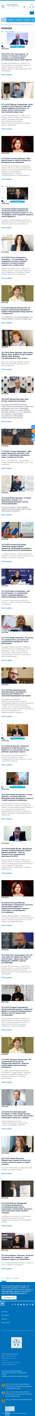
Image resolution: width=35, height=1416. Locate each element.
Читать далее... (7, 74)
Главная (10, 19)
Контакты (18, 19)
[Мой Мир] (33, 435)
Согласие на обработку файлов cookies (14, 1376)
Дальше (9, 1278)
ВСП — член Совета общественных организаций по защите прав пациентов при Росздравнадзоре (18, 1394)
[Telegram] (33, 439)
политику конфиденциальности (14, 1293)
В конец (16, 1278)
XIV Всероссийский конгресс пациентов (14, 24)
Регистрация (5, 1322)
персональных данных (10, 1291)
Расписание (5, 1315)
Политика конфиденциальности (11, 1370)
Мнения (30, 24)
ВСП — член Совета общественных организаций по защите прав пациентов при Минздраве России (18, 1386)
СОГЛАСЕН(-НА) (9, 1297)
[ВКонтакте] (33, 427)
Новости (28, 19)
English (32, 9)
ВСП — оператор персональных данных (19, 1399)
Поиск (32, 12)
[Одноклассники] (33, 431)
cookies (14, 1287)
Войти (32, 4)
